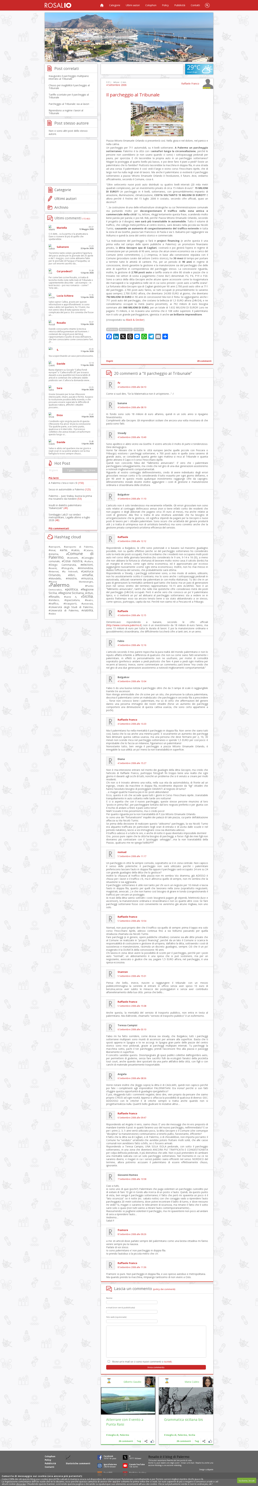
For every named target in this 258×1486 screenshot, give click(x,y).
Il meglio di (170, 1434)
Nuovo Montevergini (71, 581)
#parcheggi (126, 329)
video (53, 613)
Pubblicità (179, 5)
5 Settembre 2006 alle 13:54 (132, 920)
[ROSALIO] (58, 5)
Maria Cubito (192, 1381)
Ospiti (109, 361)
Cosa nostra (72, 561)
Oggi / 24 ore (88, 470)
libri (72, 575)
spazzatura (73, 600)
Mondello (55, 578)
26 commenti (184, 1441)
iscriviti (168, 1361)
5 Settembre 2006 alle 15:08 (132, 1005)
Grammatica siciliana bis (183, 1419)
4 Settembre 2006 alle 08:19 (132, 407)
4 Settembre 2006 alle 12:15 (132, 615)
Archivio (61, 207)
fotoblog (158, 1465)
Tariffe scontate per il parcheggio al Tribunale (69, 96)
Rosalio (54, 597)
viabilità (88, 610)
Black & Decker (135, 319)
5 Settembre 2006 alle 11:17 (132, 856)
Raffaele (123, 537)
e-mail (191, 1463)
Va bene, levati (246, 1480)
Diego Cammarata (63, 564)
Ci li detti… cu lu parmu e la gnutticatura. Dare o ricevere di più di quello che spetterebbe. (68, 236)
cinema (54, 554)
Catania (89, 550)
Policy (165, 5)
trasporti (71, 603)
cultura (89, 561)
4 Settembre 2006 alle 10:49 (132, 437)
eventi (53, 568)
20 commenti (204, 361)
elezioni (87, 565)
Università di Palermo (64, 610)
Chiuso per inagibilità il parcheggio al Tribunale (69, 87)
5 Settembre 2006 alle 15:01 (132, 976)
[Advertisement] (129, 37)
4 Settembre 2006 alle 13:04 (132, 681)
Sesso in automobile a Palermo (70, 489)
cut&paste (209, 1469)
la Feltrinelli (70, 571)
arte (64, 550)
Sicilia (191, 1434)
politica (72, 589)
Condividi (204, 1441)
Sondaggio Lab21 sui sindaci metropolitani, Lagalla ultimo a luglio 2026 (69, 517)
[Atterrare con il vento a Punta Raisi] (128, 1401)
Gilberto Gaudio (132, 1381)
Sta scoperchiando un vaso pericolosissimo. (71, 355)
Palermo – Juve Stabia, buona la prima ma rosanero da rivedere (70, 497)
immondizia (86, 568)
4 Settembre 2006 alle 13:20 (132, 723)
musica (88, 578)
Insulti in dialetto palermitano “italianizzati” (65, 507)
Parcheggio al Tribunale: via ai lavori (69, 104)
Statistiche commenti (78, 1463)
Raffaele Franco (190, 83)
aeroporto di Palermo (79, 546)
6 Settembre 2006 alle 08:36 (132, 1078)
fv (119, 382)
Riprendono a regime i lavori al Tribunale (66, 112)
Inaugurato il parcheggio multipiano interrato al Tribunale (69, 77)
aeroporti (55, 546)
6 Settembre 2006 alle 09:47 (132, 1117)
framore (123, 1230)
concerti (73, 557)
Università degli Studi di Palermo (71, 607)
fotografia (68, 568)
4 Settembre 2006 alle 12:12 (132, 541)
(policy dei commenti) (164, 1289)
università (88, 603)
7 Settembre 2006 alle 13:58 (132, 1179)
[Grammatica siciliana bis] (186, 1401)
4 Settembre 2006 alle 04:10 (132, 387)
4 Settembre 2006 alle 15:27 (132, 763)
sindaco (54, 600)
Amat (52, 550)
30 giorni (53, 470)
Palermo (182, 1434)
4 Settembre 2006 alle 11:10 (132, 498)
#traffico (138, 329)
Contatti (195, 5)
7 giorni (71, 470)
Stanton (123, 972)
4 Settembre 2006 (116, 85)
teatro (90, 600)
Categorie (114, 5)
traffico (54, 603)
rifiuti (90, 593)
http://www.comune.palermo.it (124, 625)
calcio (76, 550)
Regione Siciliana (72, 593)
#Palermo (112, 329)
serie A (71, 596)
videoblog (177, 1465)
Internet (54, 571)
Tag (197, 1441)
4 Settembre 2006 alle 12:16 (132, 645)
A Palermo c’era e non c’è (66, 483)
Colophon (150, 5)
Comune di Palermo (71, 555)
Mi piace (210, 1441)
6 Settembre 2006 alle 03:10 (132, 1029)
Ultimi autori (133, 5)
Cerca (207, 5)
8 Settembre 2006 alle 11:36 (132, 1267)
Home (101, 5)
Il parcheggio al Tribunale (133, 95)
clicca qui (21, 1483)
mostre (72, 578)
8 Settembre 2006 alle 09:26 (132, 1234)
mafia (88, 575)
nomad (122, 852)
